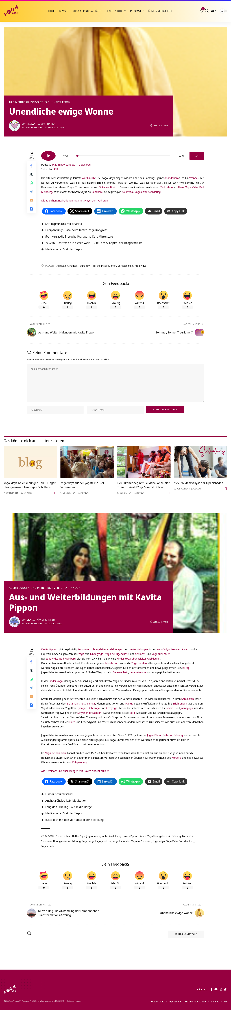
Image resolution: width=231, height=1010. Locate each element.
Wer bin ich (88, 178)
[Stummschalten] (196, 156)
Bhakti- (170, 708)
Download (85, 164)
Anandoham (171, 178)
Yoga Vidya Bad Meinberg (61, 658)
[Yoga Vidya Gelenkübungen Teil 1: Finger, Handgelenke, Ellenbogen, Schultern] (30, 462)
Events (57, 588)
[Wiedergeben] (48, 156)
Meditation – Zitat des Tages (63, 249)
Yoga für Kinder (121, 841)
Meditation (166, 187)
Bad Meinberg (19, 102)
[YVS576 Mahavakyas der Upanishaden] (200, 462)
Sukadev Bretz (108, 187)
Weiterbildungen (138, 649)
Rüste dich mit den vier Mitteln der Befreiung (74, 820)
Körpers (176, 757)
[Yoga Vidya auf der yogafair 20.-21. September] (87, 462)
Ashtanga (94, 708)
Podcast (36, 102)
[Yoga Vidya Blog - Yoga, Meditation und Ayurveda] (11, 10)
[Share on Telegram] (31, 191)
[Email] (31, 200)
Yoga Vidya (140, 265)
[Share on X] (31, 174)
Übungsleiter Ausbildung (67, 841)
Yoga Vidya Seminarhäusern (172, 649)
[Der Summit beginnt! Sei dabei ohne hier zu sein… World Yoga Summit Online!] (144, 462)
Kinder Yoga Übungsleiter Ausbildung (138, 658)
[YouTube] (215, 989)
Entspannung (80, 762)
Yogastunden (139, 663)
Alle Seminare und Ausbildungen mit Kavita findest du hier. (75, 771)
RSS (56, 169)
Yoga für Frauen (160, 654)
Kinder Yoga (56, 681)
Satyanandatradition (89, 712)
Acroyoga (111, 708)
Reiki (132, 712)
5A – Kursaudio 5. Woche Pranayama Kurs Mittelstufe (79, 237)
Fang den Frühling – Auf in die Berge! (68, 807)
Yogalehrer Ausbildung (148, 192)
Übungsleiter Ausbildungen (107, 649)
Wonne (193, 178)
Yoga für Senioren (55, 753)
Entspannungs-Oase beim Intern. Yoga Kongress (76, 230)
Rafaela (31, 123)
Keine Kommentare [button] (187, 934)
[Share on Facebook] (31, 165)
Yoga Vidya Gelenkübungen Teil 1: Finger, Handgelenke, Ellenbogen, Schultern (30, 485)
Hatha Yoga (72, 588)
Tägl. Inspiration (57, 102)
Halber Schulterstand (59, 794)
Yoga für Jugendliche (117, 654)
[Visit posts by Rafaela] (14, 125)
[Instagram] (221, 989)
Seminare (97, 192)
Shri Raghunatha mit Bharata (63, 224)
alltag (186, 667)
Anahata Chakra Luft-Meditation (65, 801)
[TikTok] (225, 989)
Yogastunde (48, 846)
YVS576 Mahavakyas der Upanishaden (198, 483)
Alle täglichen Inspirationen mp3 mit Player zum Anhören (74, 200)
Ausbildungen (19, 588)
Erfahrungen (180, 703)
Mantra (129, 703)
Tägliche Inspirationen (103, 265)
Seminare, (84, 649)
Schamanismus (76, 703)
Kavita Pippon (49, 649)
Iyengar (82, 708)
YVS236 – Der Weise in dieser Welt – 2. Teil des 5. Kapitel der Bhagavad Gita (93, 243)
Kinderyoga (96, 654)
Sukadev (85, 265)
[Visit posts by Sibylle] (14, 621)
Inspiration (62, 265)
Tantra (91, 703)
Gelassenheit (120, 672)
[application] (122, 154)
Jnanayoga (187, 708)
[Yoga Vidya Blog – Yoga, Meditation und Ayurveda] (10, 989)
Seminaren (187, 699)
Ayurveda (127, 192)
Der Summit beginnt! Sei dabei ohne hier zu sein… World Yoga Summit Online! (143, 485)
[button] (206, 11)
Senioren (140, 654)
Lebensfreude (138, 672)
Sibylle (31, 619)
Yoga (81, 654)
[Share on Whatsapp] (31, 183)
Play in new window (63, 164)
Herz (72, 722)
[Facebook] (211, 989)
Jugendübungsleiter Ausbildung (165, 735)
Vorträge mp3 (125, 265)
